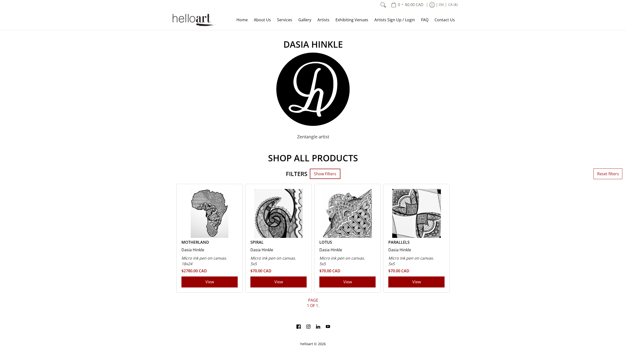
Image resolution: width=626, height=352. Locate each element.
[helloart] (193, 20)
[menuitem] (407, 5)
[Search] (383, 5)
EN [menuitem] (441, 4)
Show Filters (325, 173)
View (209, 282)
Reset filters (608, 173)
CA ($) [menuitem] (453, 4)
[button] (298, 327)
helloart (306, 344)
